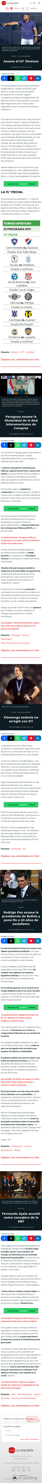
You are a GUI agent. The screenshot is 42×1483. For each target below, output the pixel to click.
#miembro (5, 1398)
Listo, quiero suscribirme (29, 1439)
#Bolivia (17, 1150)
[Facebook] (13, 1470)
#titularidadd (6, 639)
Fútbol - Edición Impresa (21, 56)
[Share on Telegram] (24, 78)
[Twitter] (18, 1470)
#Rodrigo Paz (17, 1146)
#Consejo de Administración (24, 1398)
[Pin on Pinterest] (31, 78)
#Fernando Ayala (25, 1394)
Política (21, 411)
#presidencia (6, 1150)
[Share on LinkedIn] (37, 78)
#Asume (15, 352)
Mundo (21, 907)
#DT (22, 352)
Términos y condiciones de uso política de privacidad (21, 1463)
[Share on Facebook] (4, 78)
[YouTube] (29, 1470)
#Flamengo (16, 849)
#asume (25, 635)
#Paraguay (15, 635)
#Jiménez (30, 352)
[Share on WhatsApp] (17, 78)
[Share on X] (11, 78)
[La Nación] (10, 3)
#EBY (13, 1394)
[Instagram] (24, 1470)
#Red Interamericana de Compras (15, 643)
